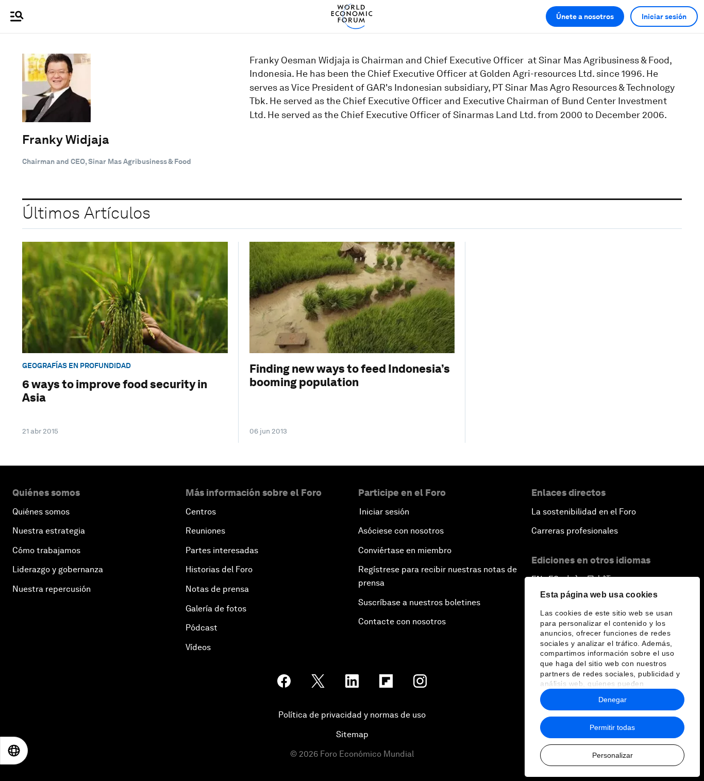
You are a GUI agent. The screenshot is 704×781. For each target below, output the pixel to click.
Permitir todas (612, 727)
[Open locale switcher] (14, 750)
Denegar (612, 699)
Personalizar (612, 755)
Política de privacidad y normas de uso (352, 715)
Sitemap (352, 734)
